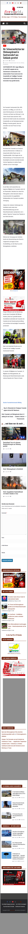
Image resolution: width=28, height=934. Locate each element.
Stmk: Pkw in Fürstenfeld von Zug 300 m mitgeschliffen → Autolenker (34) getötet (18, 833)
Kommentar (4, 513)
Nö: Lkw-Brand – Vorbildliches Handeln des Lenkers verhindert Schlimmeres (15, 616)
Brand (5, 45)
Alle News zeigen (6, 17)
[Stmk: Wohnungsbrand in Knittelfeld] (14, 454)
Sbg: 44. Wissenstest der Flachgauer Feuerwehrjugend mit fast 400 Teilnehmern (15, 409)
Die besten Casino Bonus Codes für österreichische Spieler (16, 598)
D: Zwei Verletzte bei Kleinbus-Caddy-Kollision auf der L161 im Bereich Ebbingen (19, 793)
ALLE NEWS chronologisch (21, 904)
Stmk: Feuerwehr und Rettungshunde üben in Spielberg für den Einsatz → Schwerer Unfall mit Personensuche (13, 416)
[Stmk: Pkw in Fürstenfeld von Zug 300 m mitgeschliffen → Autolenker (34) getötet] (6, 835)
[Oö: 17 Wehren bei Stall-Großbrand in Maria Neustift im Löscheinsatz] (6, 846)
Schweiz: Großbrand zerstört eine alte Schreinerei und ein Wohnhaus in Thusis (13, 745)
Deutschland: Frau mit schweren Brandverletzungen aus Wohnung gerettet (12, 444)
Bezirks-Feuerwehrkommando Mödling (12, 402)
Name (3, 538)
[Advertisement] (14, 700)
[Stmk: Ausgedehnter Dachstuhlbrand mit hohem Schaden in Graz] (14, 477)
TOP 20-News (14, 17)
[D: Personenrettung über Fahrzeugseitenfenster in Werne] (6, 817)
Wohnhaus (22, 63)
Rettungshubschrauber (12, 63)
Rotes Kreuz (18, 63)
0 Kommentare (12, 60)
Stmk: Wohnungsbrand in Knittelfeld (13, 469)
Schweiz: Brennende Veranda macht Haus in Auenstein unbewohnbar (18, 804)
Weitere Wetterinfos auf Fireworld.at (14, 653)
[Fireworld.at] (3, 23)
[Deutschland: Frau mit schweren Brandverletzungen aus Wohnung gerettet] (14, 428)
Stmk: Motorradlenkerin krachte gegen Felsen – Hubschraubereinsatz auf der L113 (17, 626)
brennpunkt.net (15, 291)
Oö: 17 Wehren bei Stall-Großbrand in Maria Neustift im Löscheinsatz (19, 844)
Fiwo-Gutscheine (22, 17)
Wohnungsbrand (5, 64)
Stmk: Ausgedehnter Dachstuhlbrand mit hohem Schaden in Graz (13, 493)
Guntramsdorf (6, 63)
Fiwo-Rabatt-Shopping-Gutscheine (8, 904)
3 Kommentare (22, 861)
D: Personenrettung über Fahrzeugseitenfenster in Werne (18, 815)
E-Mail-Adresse (5, 545)
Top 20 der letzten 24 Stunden (8, 906)
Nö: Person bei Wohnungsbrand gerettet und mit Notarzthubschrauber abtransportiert (17, 606)
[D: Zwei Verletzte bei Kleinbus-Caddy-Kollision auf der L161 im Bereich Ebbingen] (6, 795)
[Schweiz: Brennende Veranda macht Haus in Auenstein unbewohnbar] (6, 806)
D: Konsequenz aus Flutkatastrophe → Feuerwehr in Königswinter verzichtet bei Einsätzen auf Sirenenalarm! (19, 856)
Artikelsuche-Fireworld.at (20, 906)
